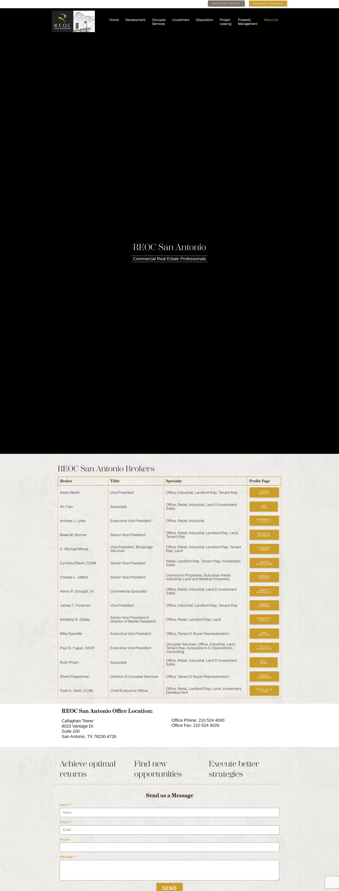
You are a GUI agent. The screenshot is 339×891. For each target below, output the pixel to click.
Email (64, 822)
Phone (64, 839)
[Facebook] (59, 3)
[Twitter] (65, 3)
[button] (226, 3)
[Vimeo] (71, 3)
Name (64, 805)
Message (67, 857)
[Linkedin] (53, 3)
